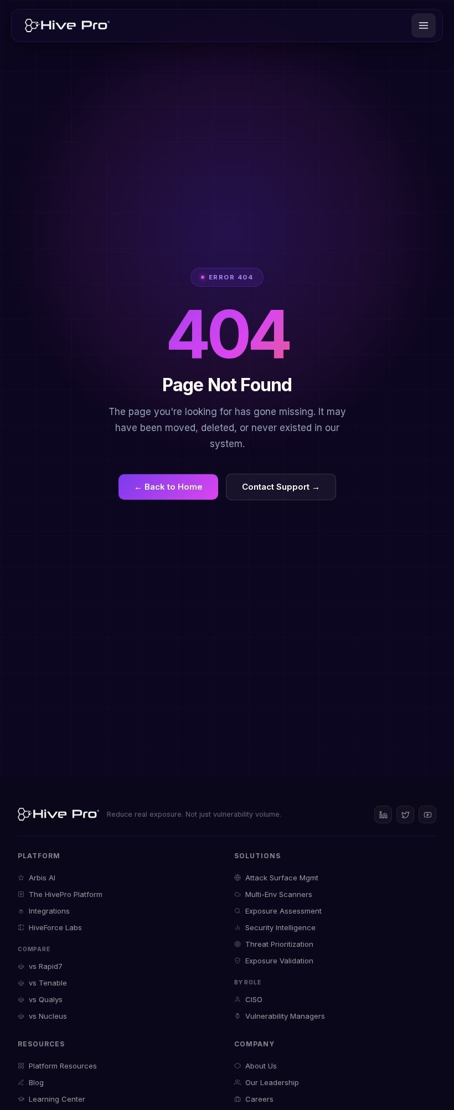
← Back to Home (168, 486)
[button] (423, 25)
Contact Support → (281, 486)
